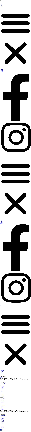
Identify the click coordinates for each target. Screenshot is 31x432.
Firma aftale (2, 394)
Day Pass (2, 6)
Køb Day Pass (2, 395)
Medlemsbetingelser (3, 398)
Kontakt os (2, 71)
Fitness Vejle (2, 386)
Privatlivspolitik (2, 409)
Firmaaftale (2, 70)
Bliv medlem (2, 370)
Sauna (1, 4)
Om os (1, 5)
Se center (2, 69)
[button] (15, 38)
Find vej (2, 399)
